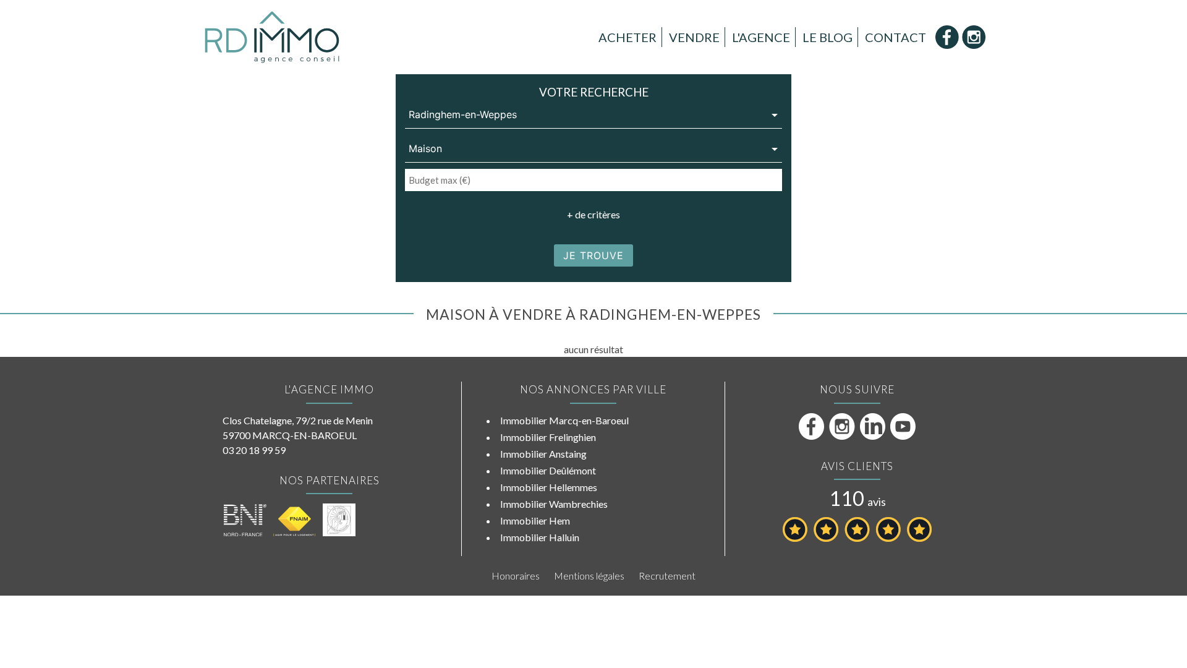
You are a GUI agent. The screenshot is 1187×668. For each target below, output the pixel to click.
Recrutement (667, 575)
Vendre (694, 37)
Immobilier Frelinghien (548, 437)
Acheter (627, 37)
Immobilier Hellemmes (548, 487)
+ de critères (593, 214)
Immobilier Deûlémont (548, 470)
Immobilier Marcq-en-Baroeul (564, 420)
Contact (895, 37)
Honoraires (515, 575)
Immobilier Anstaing (543, 454)
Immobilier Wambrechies (554, 504)
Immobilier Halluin (539, 537)
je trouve (593, 255)
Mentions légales (589, 575)
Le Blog (827, 37)
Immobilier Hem (535, 520)
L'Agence (761, 37)
